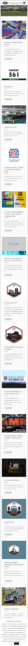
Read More (8, 58)
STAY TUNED (11, 11)
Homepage (4, 11)
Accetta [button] (16, 643)
